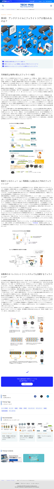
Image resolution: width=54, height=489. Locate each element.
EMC (25, 408)
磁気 (45, 408)
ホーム (3, 9)
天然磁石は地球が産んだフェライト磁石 (13, 61)
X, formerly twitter (41, 396)
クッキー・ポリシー (35, 483)
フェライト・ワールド (10, 9)
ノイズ (11, 408)
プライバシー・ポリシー (25, 483)
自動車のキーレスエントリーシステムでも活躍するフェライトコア (20, 66)
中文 (44, 1)
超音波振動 (5, 410)
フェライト (39, 408)
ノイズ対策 (5, 408)
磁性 (16, 408)
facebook (35, 396)
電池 (21, 408)
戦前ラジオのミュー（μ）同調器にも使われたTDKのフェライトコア (20, 64)
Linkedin (48, 396)
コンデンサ (31, 408)
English (40, 1)
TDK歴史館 (35, 222)
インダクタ (12, 410)
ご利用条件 (17, 483)
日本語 (36, 1)
